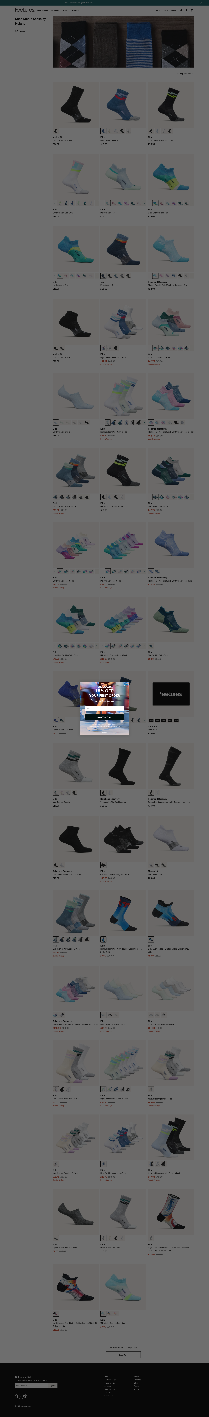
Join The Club (104, 717)
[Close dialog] (126, 684)
